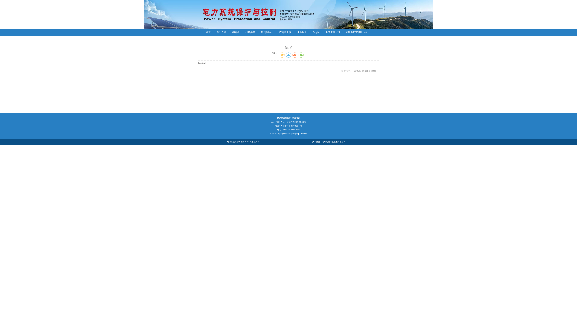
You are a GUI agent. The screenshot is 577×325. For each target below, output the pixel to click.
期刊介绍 (221, 32)
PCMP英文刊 (333, 32)
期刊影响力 (267, 32)
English (316, 32)
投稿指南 (250, 32)
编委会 (236, 32)
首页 (208, 32)
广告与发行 (285, 32)
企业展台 (302, 32)
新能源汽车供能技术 (356, 32)
